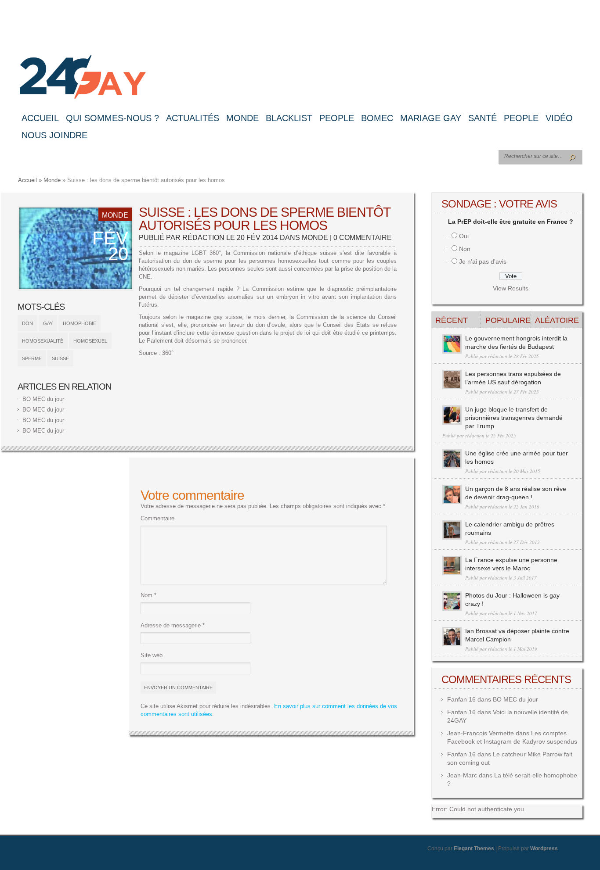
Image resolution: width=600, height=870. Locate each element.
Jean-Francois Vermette (480, 733)
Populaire (508, 320)
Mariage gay (430, 118)
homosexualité (42, 341)
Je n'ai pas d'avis (482, 261)
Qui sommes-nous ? (112, 118)
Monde (242, 118)
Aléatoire (557, 320)
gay (48, 323)
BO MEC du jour (43, 399)
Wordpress (544, 848)
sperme (32, 358)
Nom (148, 595)
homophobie (79, 323)
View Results (510, 288)
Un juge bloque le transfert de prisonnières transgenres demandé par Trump (514, 418)
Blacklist (289, 118)
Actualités (192, 118)
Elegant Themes (474, 848)
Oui (464, 236)
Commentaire (157, 518)
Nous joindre (54, 135)
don (27, 323)
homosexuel (90, 341)
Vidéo (559, 118)
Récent (451, 320)
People (336, 118)
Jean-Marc (462, 775)
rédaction (203, 237)
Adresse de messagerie (173, 625)
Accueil (40, 118)
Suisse (60, 358)
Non (464, 248)
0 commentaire (362, 237)
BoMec (377, 118)
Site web (152, 655)
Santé (482, 118)
